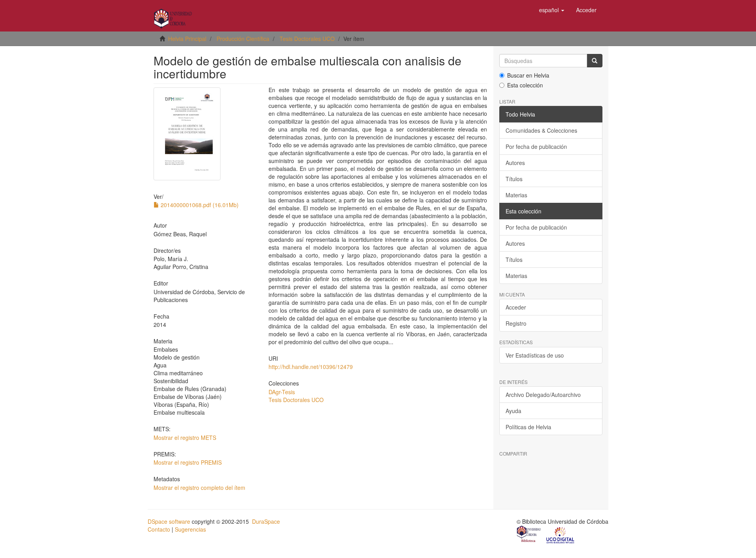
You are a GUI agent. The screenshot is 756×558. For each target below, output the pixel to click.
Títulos (514, 179)
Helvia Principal (187, 39)
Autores (515, 163)
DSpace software (169, 521)
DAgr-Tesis (282, 392)
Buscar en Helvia (528, 75)
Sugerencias (190, 529)
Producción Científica (243, 39)
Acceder (516, 307)
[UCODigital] (560, 535)
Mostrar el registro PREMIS (188, 462)
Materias (516, 195)
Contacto (159, 529)
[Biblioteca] (529, 535)
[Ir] (594, 60)
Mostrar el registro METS (185, 437)
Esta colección (525, 85)
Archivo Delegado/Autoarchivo (543, 395)
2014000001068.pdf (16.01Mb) (199, 205)
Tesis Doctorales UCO (307, 39)
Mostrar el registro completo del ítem (199, 487)
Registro (516, 323)
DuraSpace (266, 521)
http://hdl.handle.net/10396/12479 (311, 367)
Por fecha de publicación (536, 146)
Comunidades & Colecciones (541, 130)
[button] (551, 10)
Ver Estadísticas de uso (535, 355)
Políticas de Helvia (528, 427)
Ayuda (513, 411)
